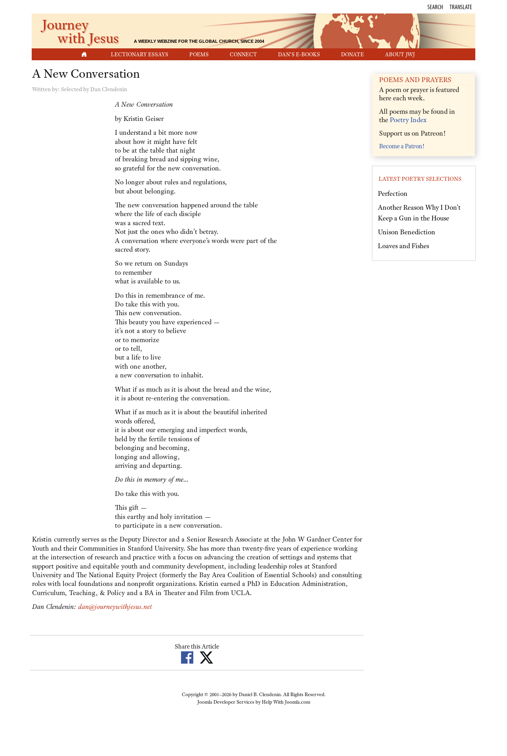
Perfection (393, 193)
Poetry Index (408, 119)
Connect (243, 54)
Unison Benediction (406, 232)
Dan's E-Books (299, 54)
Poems (199, 54)
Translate (461, 7)
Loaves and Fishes (403, 245)
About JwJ (400, 54)
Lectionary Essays (139, 54)
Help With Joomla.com (286, 702)
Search (435, 7)
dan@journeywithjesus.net (115, 606)
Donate (352, 54)
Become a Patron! (401, 146)
